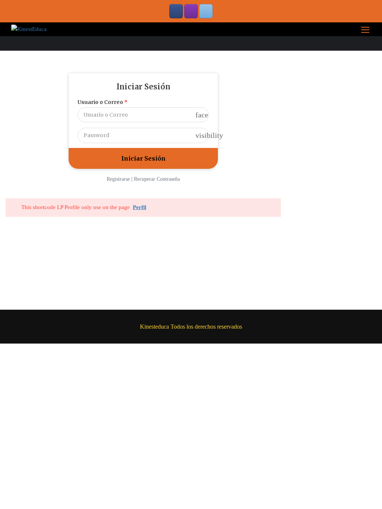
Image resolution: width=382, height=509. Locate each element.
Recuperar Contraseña (157, 179)
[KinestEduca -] (29, 29)
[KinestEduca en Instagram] (191, 11)
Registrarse (118, 179)
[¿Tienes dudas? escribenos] (206, 11)
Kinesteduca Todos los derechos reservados (191, 326)
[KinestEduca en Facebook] (176, 11)
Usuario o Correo (103, 102)
